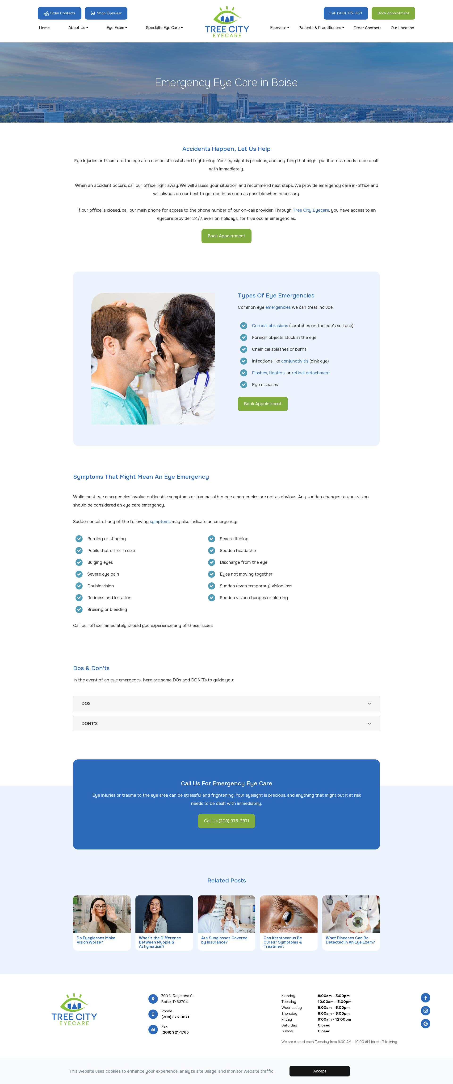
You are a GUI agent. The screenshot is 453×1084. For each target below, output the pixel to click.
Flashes (259, 372)
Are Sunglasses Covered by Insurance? (224, 940)
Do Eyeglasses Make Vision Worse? (96, 940)
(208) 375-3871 (175, 1017)
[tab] (226, 703)
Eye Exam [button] (115, 27)
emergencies (278, 307)
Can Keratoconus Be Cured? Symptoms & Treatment (283, 942)
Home (44, 27)
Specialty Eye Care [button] (163, 27)
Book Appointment (226, 236)
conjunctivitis (294, 361)
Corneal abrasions (270, 325)
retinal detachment (311, 372)
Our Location (402, 27)
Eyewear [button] (278, 27)
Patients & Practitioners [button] (319, 27)
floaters (277, 372)
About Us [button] (76, 27)
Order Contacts (367, 27)
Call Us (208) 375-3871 (226, 821)
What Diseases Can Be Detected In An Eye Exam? (350, 940)
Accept (319, 1071)
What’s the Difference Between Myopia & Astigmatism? (160, 942)
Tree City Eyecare (311, 210)
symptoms (160, 521)
